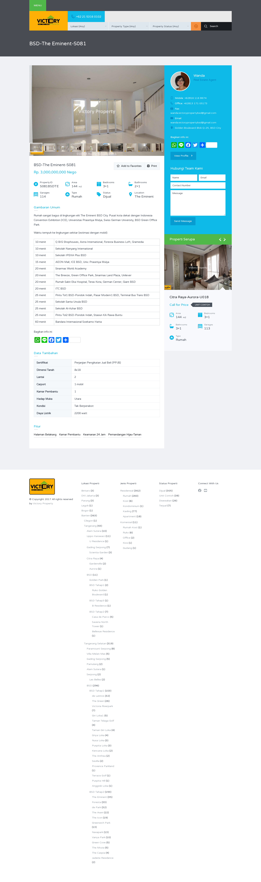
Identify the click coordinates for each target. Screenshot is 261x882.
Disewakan (165, 500)
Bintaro (85, 490)
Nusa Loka (98, 740)
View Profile (181, 155)
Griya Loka (98, 735)
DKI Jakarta (88, 495)
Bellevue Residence (103, 631)
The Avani (97, 812)
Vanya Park (98, 837)
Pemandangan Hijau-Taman (124, 434)
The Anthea (99, 755)
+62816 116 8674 (195, 98)
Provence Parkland (103, 766)
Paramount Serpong (99, 648)
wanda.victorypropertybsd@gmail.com (193, 122)
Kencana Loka (100, 750)
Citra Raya (93, 558)
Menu (38, 5)
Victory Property (43, 503)
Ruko (126, 532)
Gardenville (95, 563)
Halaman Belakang (45, 434)
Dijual (162, 490)
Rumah (127, 495)
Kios (125, 542)
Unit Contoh (166, 495)
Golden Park (96, 579)
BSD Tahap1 (96, 585)
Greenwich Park (101, 822)
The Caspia (98, 852)
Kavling (127, 511)
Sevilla (95, 761)
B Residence (99, 605)
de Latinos (98, 695)
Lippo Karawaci (96, 536)
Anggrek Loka (100, 785)
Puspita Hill (98, 780)
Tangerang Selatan (95, 643)
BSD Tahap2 (96, 611)
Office (126, 537)
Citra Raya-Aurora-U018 (189, 297)
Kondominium (131, 506)
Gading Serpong (96, 547)
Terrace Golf (99, 775)
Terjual (163, 505)
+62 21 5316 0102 (88, 16)
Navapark (97, 832)
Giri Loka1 (98, 715)
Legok (85, 505)
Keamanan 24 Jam (94, 434)
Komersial (126, 522)
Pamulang (93, 664)
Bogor (85, 510)
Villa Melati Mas (96, 653)
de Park (96, 807)
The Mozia (98, 847)
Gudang (127, 548)
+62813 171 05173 (195, 103)
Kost (126, 501)
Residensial (126, 490)
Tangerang (90, 525)
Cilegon (88, 520)
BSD (89, 574)
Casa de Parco (100, 616)
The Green (98, 701)
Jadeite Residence (102, 857)
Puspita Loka (99, 745)
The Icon (97, 817)
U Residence (96, 541)
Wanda (199, 76)
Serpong (92, 674)
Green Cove (99, 842)
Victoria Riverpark (102, 706)
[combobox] (88, 26)
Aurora (93, 568)
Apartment (129, 516)
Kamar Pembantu (69, 434)
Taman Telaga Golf (103, 720)
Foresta (96, 802)
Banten (85, 515)
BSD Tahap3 (96, 600)
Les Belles (95, 679)
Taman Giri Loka (101, 730)
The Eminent (99, 797)
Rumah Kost (130, 527)
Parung (85, 500)
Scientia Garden (98, 552)
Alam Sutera (94, 531)
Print (153, 166)
